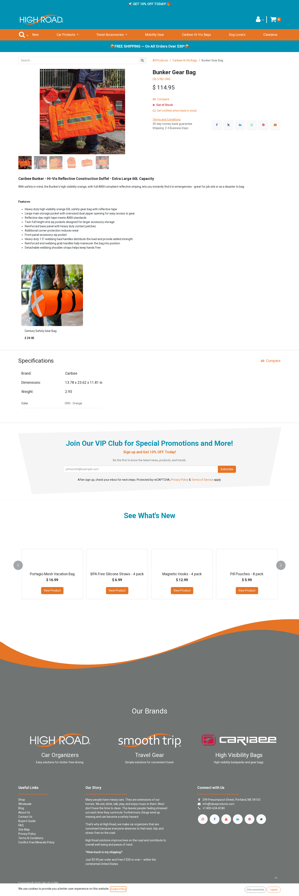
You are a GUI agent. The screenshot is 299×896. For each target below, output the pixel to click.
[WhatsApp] (252, 125)
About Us (24, 812)
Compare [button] (163, 99)
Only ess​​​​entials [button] (255, 889)
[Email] (275, 125)
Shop (21, 799)
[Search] (142, 60)
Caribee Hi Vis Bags (184, 60)
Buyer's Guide (27, 821)
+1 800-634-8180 (214, 808)
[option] (149, 304)
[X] (228, 125)
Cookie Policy (118, 889)
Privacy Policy (179, 479)
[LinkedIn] (240, 125)
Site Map (24, 829)
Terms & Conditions (30, 838)
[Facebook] (217, 125)
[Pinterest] (263, 125)
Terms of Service (202, 479)
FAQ (21, 825)
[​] (203, 819)
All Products (160, 60)
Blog (21, 808)
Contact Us (25, 816)
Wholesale (25, 804)
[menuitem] (35, 34)
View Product (52, 590)
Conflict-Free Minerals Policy (36, 842)
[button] (260, 20)
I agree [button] (274, 889)
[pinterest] (249, 819)
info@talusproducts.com (218, 804)
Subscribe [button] (226, 469)
